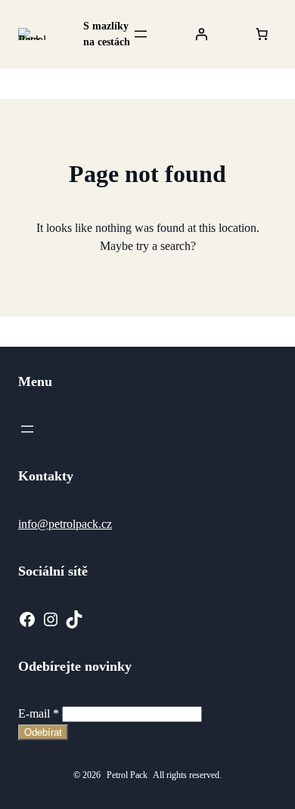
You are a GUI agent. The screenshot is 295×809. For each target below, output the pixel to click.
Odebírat (43, 732)
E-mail (38, 713)
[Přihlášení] (201, 34)
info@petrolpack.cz (65, 523)
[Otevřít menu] (141, 34)
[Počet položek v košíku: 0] (262, 34)
